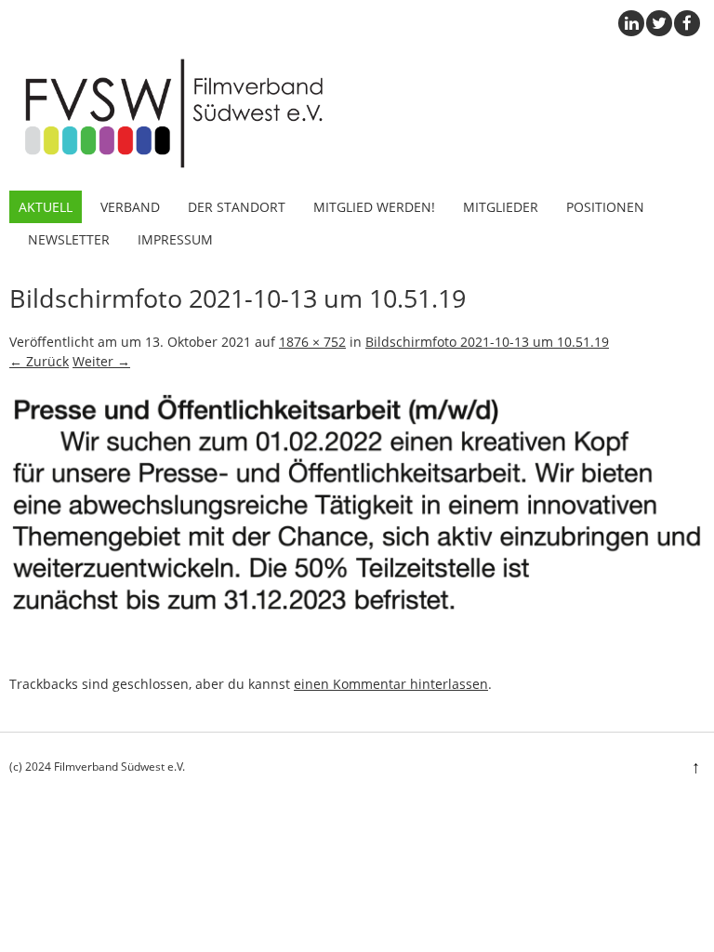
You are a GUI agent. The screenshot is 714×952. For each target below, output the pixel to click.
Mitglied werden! (374, 207)
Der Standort (236, 207)
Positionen (605, 207)
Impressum (175, 239)
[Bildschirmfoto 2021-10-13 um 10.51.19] (357, 664)
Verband (130, 207)
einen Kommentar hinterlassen (391, 684)
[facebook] (687, 23)
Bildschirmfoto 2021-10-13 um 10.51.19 (487, 341)
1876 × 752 (312, 341)
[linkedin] (631, 23)
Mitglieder (500, 207)
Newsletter (69, 239)
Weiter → (101, 361)
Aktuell (46, 207)
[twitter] (659, 23)
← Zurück (39, 361)
